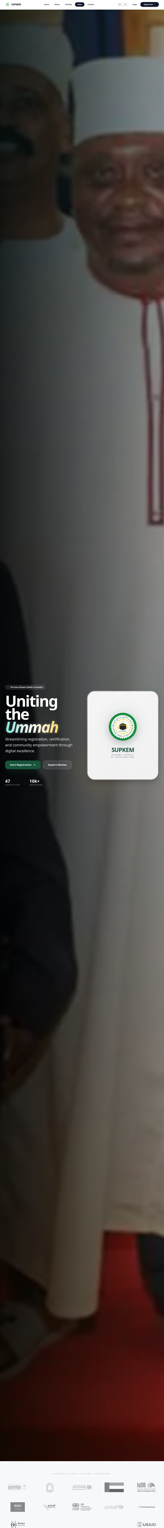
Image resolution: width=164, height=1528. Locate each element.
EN (120, 4)
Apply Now (148, 4)
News (79, 4)
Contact (91, 4)
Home (46, 4)
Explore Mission (57, 764)
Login (134, 4)
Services (68, 4)
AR (125, 4)
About (57, 4)
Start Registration (20, 764)
